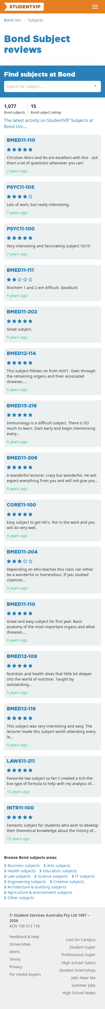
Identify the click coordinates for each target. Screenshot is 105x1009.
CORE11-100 (21, 504)
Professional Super (79, 954)
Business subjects (23, 865)
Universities (20, 944)
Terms (14, 959)
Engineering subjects (26, 881)
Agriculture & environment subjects (39, 892)
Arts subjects (58, 865)
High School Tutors (79, 962)
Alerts (14, 951)
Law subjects (18, 876)
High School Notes (79, 992)
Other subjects (20, 897)
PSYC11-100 (21, 228)
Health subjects (21, 870)
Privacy (15, 966)
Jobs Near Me (83, 977)
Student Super (82, 947)
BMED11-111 (20, 270)
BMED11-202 (22, 311)
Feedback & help (24, 936)
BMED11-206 (22, 457)
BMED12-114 (21, 353)
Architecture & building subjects (36, 886)
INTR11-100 (20, 807)
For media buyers (25, 974)
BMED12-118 (21, 708)
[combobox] (52, 86)
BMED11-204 (22, 551)
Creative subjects (68, 881)
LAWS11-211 (21, 761)
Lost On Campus (81, 939)
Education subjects (59, 870)
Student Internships (77, 970)
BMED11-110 (21, 140)
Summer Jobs (84, 985)
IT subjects (84, 876)
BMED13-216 (22, 405)
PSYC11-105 (20, 187)
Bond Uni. (13, 20)
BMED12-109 (22, 656)
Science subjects (52, 876)
